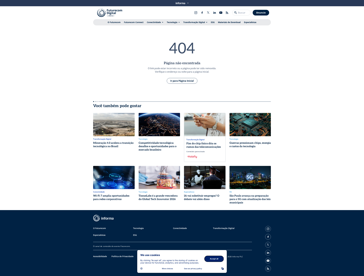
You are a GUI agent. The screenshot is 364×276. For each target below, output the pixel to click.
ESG (213, 22)
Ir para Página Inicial (182, 80)
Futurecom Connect (133, 22)
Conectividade (154, 22)
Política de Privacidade (122, 256)
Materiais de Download (229, 22)
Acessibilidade (100, 256)
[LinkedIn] (214, 12)
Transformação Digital (194, 22)
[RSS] (227, 12)
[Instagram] (196, 12)
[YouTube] (221, 12)
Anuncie (261, 12)
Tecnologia (172, 22)
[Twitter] (208, 12)
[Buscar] (235, 12)
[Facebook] (202, 12)
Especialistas (250, 22)
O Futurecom (114, 22)
